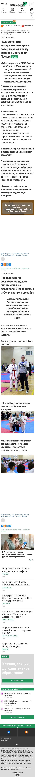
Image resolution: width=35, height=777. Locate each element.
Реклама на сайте (20, 768)
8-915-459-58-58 (4, 740)
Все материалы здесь (17, 680)
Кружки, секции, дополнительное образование (15, 668)
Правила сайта (14, 769)
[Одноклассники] (5, 264)
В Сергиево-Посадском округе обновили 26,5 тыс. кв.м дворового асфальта (17, 614)
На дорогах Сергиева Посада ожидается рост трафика (16, 570)
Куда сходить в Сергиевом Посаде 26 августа (15, 645)
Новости (12, 12)
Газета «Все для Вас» (32, 14)
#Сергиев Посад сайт (7, 255)
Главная (3, 12)
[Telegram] (7, 264)
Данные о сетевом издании (8, 768)
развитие (21, 772)
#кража (18, 255)
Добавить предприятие (17, 717)
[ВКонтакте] (2, 264)
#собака (24, 255)
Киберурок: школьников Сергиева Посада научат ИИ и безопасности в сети (17, 598)
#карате (24, 516)
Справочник (22, 12)
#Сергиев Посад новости (21, 253)
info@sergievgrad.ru (6, 738)
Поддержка (15, 772)
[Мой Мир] (10, 264)
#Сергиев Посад (6, 253)
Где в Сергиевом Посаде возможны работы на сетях (15, 583)
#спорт (18, 516)
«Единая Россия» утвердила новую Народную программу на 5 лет (16, 630)
